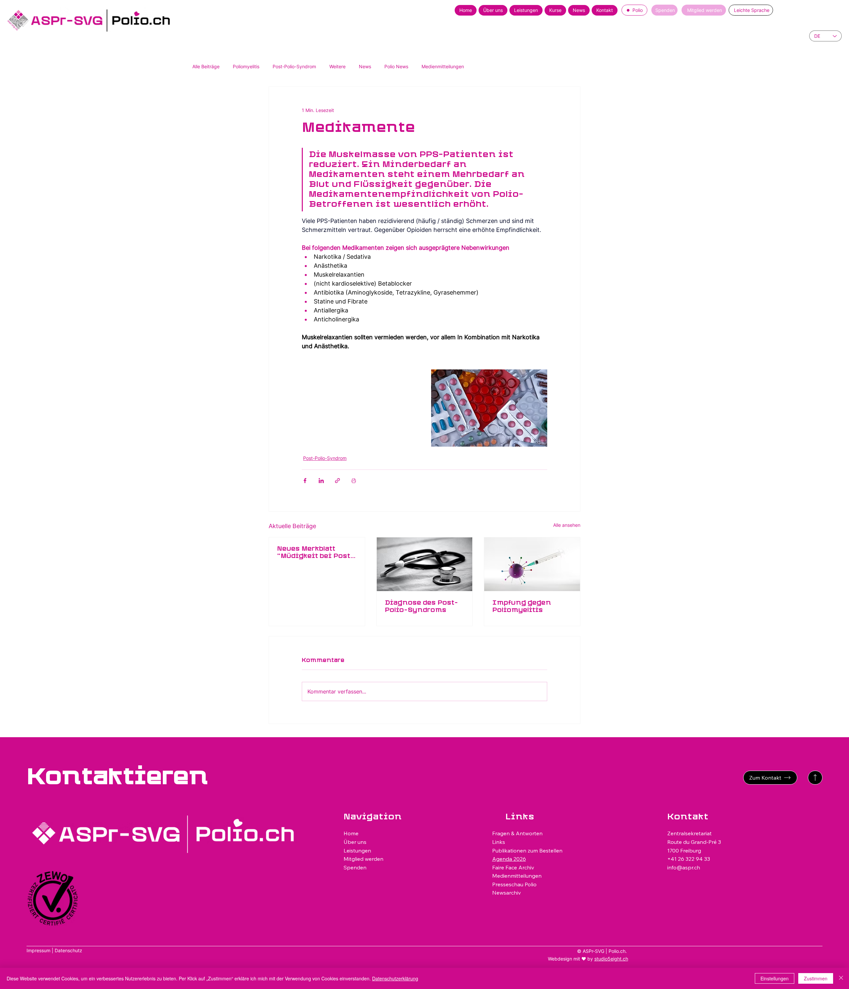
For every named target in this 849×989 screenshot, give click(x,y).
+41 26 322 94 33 (688, 858)
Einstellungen (774, 978)
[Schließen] (841, 978)
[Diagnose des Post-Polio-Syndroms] (425, 564)
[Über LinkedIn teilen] (321, 480)
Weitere (337, 66)
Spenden (355, 867)
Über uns (355, 842)
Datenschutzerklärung (395, 978)
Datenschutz (68, 950)
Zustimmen (815, 978)
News (365, 66)
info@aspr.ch (683, 867)
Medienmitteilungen (443, 66)
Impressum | (41, 950)
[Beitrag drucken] (354, 480)
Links (498, 842)
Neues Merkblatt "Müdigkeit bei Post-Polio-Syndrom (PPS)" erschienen (315, 553)
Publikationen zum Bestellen (527, 850)
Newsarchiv (506, 892)
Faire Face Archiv (513, 867)
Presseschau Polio (514, 884)
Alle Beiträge (206, 66)
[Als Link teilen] (337, 480)
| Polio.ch (615, 951)
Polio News (396, 66)
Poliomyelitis (246, 66)
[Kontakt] (815, 778)
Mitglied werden (363, 858)
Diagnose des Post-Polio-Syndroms (421, 606)
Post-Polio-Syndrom (294, 66)
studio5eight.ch (611, 959)
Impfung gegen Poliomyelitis (521, 606)
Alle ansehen (566, 525)
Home (351, 833)
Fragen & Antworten (517, 833)
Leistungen (357, 850)
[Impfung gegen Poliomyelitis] (532, 564)
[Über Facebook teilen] (305, 480)
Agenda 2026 (509, 858)
